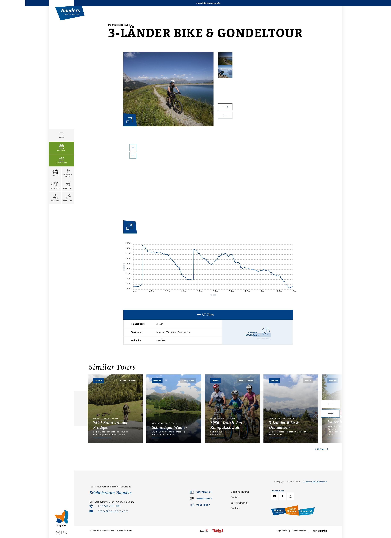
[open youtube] (274, 496)
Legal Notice (282, 530)
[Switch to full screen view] (129, 227)
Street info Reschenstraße (208, 3)
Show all (321, 449)
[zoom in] (133, 147)
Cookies (235, 508)
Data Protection (300, 530)
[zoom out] (133, 155)
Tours (297, 481)
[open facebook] (282, 496)
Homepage (279, 481)
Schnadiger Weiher (169, 427)
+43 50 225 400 (109, 506)
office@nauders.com (113, 511)
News (289, 481)
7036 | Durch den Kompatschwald (226, 425)
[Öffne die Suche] (65, 532)
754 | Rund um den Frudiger (111, 425)
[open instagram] (290, 496)
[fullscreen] (129, 120)
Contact (235, 497)
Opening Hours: (240, 491)
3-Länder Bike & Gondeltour (284, 425)
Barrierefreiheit (239, 502)
